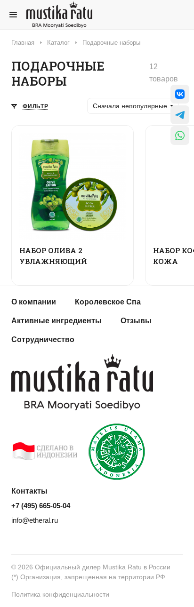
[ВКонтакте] (179, 94)
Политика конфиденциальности (60, 594)
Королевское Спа (108, 302)
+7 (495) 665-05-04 (40, 506)
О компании (33, 302)
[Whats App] (179, 135)
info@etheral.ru (34, 520)
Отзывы (136, 321)
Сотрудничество (42, 339)
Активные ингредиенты (56, 321)
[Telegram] (179, 114)
